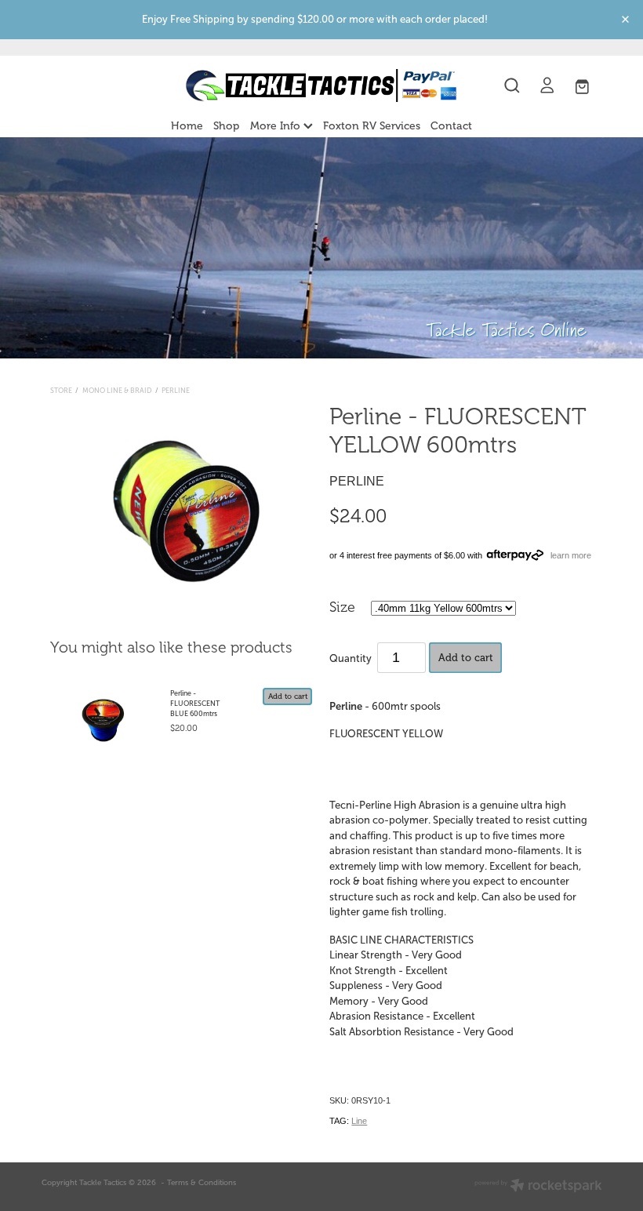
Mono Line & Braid (117, 391)
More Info (276, 126)
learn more (570, 555)
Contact (451, 126)
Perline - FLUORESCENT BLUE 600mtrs (195, 703)
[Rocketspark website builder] (538, 1186)
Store (61, 391)
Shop (226, 126)
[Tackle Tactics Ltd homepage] (321, 85)
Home (187, 126)
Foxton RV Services (371, 126)
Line (359, 1121)
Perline (176, 391)
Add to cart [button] (465, 658)
